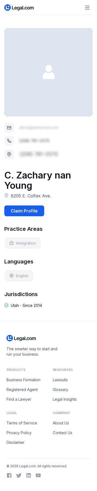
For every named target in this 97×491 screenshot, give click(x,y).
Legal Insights (65, 399)
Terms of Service (21, 423)
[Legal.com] (19, 7)
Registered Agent (22, 389)
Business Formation (23, 379)
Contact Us (62, 432)
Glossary (60, 389)
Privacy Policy (19, 432)
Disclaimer (15, 442)
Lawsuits (60, 379)
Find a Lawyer (18, 399)
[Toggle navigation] (87, 7)
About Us (61, 423)
